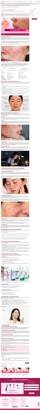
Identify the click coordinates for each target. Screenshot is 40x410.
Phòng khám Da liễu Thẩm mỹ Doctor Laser (21, 342)
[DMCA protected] (22, 406)
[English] (37, 1)
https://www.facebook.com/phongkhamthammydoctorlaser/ (11, 349)
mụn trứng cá (18, 220)
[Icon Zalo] (17, 406)
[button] (25, 363)
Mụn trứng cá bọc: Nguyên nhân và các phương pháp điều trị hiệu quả (4, 375)
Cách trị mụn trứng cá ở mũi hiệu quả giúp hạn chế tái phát (25, 375)
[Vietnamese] (38, 1)
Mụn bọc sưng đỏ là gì (8, 79)
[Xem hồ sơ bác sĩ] (3, 11)
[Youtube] (15, 406)
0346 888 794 (5, 348)
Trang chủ (2, 3)
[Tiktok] (14, 406)
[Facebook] (12, 406)
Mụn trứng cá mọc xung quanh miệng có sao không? (11, 375)
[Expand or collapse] (28, 34)
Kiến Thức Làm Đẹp (6, 3)
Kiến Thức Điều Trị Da (12, 3)
